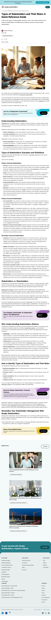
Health (23, 567)
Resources (46, 558)
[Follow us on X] (46, 613)
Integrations (3, 572)
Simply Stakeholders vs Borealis (8, 592)
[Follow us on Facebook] (49, 613)
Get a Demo (44, 547)
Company (44, 583)
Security (3, 579)
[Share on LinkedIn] (6, 39)
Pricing (43, 592)
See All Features (4, 581)
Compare (4, 583)
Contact (43, 590)
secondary (31, 155)
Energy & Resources (26, 560)
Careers (43, 588)
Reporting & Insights (5, 569)
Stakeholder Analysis (5, 576)
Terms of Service (37, 609)
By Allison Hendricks (8, 30)
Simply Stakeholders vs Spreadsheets (9, 585)
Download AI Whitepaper (42, 2)
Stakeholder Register (5, 560)
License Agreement (46, 597)
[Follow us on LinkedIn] (43, 613)
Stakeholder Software (16, 474)
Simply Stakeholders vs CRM (7, 588)
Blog (2, 10)
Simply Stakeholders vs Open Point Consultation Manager (13, 590)
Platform (4, 558)
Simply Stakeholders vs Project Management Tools (11, 597)
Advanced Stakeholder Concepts (18, 502)
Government (24, 562)
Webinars (45, 565)
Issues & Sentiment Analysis (7, 565)
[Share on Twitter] (4, 39)
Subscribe (44, 595)
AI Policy (43, 602)
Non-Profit (24, 569)
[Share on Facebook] (1, 39)
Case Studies (46, 567)
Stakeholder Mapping (5, 562)
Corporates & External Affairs (28, 565)
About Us (43, 585)
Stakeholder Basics (7, 35)
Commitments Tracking (6, 567)
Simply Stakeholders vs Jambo (7, 595)
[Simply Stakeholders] (9, 7)
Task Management (5, 574)
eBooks (44, 562)
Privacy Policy (44, 599)
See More (45, 446)
